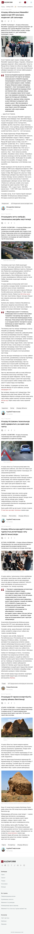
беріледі (12, 678)
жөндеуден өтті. (6, 389)
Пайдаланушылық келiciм (8, 896)
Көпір (12, 408)
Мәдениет (5, 203)
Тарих (4, 845)
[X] (14, 21)
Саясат (3, 877)
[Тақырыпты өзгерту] (26, 2)
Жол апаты (12, 516)
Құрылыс (5, 408)
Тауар (4, 683)
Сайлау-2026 (9, 6)
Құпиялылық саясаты (7, 899)
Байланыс (4, 921)
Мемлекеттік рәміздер (7, 902)
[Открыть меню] (31, 2)
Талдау (3, 880)
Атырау (4, 516)
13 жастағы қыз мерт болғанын (11, 510)
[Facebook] (11, 21)
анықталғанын (12, 833)
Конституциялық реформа (25, 6)
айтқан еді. (4, 400)
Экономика (4, 884)
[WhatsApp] (5, 21)
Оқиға (3, 874)
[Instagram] (2, 21)
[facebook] (11, 865)
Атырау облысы (22, 408)
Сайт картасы (5, 918)
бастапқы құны (25, 294)
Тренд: (3, 6)
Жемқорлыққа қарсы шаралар (9, 905)
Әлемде (3, 887)
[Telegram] (8, 21)
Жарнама (3, 924)
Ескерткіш (11, 845)
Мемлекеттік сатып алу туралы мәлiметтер (13, 908)
